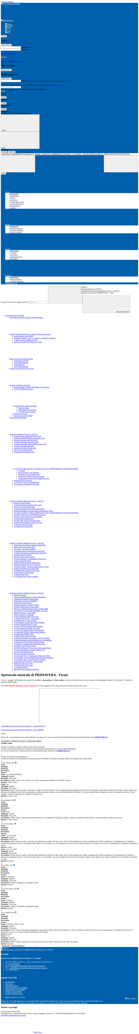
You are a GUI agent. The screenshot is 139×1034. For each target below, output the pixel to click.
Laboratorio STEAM (21, 361)
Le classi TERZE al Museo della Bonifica (28, 626)
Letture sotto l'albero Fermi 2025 (25, 448)
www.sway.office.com (9, 889)
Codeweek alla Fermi (21, 574)
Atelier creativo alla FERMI (23, 336)
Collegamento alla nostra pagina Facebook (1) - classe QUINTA (23, 726)
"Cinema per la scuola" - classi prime (26, 619)
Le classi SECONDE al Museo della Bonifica (29, 632)
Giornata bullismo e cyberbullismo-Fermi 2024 (30, 559)
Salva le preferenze (18, 946)
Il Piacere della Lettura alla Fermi (25, 406)
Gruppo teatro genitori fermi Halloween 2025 (33, 478)
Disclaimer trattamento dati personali (13, 1015)
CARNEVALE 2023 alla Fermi (25, 636)
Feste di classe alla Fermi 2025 (24, 507)
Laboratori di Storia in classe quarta (26, 599)
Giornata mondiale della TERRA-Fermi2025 (29, 509)
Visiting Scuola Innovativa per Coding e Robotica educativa (30, 334)
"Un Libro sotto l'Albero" (27, 412)
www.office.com (7, 865)
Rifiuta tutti (18, 741)
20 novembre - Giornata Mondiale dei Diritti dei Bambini (33, 658)
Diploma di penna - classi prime (25, 613)
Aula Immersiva (19, 365)
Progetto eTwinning (20, 414)
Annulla (4, 152)
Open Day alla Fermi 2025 (23, 450)
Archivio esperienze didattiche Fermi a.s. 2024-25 (27, 501)
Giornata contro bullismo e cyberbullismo (28, 517)
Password (24, 49)
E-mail (23, 81)
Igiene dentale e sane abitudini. (28, 473)
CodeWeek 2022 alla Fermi (23, 665)
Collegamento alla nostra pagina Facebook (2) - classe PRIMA (22, 730)
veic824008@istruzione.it (27, 966)
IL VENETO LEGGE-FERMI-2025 (26, 482)
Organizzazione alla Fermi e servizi (22, 369)
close (3, 173)
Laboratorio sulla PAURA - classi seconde (28, 662)
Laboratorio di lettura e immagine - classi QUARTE (31, 638)
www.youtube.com (7, 912)
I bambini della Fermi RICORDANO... (27, 563)
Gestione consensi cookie (14, 994)
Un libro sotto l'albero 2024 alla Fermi (27, 521)
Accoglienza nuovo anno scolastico (26, 576)
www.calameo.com (8, 763)
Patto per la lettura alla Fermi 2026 (25, 440)
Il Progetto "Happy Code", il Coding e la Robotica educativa (34, 338)
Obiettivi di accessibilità (13, 992)
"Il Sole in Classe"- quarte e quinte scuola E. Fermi (31, 567)
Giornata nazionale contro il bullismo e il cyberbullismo (33, 640)
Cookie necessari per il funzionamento (14, 757)
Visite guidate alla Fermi (18, 418)
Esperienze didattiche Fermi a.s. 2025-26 (24, 434)
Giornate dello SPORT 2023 (23, 634)
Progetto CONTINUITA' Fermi (25, 646)
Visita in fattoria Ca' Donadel (24, 615)
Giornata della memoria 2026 (24, 446)
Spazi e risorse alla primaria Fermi (21, 359)
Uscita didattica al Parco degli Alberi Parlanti (29, 622)
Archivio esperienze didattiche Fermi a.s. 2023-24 (27, 543)
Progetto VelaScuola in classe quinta (26, 607)
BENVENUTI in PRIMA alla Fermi (26, 669)
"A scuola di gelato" (21, 667)
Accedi (4, 36)
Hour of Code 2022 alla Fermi (24, 654)
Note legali (9, 984)
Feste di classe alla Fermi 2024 (24, 547)
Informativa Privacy (12, 986)
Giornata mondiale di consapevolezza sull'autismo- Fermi (33, 511)
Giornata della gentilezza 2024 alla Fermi (28, 523)
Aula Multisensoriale (21, 367)
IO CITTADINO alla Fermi (23, 389)
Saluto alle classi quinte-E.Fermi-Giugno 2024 (30, 545)
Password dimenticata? (9, 53)
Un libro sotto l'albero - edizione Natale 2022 (29, 650)
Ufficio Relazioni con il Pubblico (16, 988)
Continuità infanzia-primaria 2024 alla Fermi (29, 551)
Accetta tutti (34, 741)
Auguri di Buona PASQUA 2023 (25, 624)
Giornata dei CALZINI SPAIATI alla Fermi (29, 642)
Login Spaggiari (56, 85)
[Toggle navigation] (18, 163)
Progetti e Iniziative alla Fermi (20, 385)
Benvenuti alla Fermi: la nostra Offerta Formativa (26, 317)
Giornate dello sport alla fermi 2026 (26, 442)
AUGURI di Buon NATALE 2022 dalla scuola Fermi (32, 648)
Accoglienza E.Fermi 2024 (23, 526)
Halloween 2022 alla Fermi (23, 663)
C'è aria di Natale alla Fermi (23, 652)
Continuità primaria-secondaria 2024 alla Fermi (30, 553)
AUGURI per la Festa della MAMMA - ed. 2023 (31, 611)
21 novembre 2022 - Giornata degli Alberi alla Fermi (32, 656)
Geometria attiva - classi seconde (25, 620)
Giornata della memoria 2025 (24, 519)
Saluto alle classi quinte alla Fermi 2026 (27, 436)
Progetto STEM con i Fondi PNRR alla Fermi (29, 515)
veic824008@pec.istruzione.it (28, 968)
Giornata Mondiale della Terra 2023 (26, 617)
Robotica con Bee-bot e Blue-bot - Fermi (28, 342)
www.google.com (7, 800)
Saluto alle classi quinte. (22, 503)
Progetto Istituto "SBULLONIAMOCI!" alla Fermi (31, 387)
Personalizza (6, 741)
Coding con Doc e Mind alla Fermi (26, 340)
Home (84, 287)
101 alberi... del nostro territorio (25, 549)
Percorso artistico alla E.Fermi (24, 557)
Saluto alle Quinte (20, 595)
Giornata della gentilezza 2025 (24, 452)
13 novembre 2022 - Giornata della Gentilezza (30, 660)
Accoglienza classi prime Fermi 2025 (26, 484)
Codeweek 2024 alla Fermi (23, 524)
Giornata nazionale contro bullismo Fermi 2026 (30, 444)
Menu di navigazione (122, 312)
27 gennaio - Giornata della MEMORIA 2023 (29, 644)
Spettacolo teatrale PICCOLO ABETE (27, 565)
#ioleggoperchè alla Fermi (27, 410)
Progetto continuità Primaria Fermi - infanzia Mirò (31, 609)
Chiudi (4, 97)
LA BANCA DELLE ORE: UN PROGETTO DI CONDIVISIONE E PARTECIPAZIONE (46, 469)
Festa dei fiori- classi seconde (24, 572)
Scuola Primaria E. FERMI (91, 289)
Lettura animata (23, 408)
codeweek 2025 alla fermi (23, 480)
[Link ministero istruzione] (10, 4)
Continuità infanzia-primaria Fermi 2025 (27, 505)
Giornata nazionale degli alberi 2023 (26, 569)
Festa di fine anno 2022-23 (23, 603)
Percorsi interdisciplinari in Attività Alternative (30, 597)
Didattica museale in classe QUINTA (26, 605)
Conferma (12, 152)
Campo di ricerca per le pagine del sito (14, 302)
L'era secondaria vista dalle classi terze (27, 628)
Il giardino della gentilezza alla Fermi (26, 571)
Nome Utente (26, 47)
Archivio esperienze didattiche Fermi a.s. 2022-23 (27, 593)
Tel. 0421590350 (14, 964)
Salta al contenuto (7, 2)
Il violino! (21, 471)
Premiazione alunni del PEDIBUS (25, 601)
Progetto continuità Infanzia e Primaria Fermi (29, 438)
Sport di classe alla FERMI (23, 416)
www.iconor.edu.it (7, 824)
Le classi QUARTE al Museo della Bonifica (29, 630)
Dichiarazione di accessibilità (15, 990)
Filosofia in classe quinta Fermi (29, 475)
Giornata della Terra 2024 (22, 555)
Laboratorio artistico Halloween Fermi (31, 476)
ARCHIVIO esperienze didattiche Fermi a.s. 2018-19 (100, 291)
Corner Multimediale (21, 363)
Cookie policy (10, 982)
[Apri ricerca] (121, 163)
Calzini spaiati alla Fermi (22, 561)
